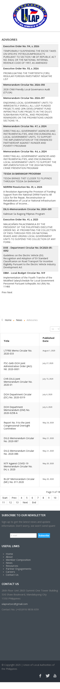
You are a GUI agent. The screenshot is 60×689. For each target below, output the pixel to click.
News (9, 562)
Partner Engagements (18, 568)
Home (9, 553)
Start (5, 497)
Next (25, 502)
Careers (10, 571)
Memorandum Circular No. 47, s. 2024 (25, 126)
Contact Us (12, 574)
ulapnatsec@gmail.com (15, 604)
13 (17, 502)
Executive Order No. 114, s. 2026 (21, 46)
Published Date (48, 339)
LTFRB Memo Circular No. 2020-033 (18, 352)
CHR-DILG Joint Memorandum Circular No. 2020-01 (18, 381)
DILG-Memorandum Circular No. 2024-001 (27, 209)
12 (10, 502)
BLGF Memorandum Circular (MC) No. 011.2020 (19, 480)
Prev (14, 497)
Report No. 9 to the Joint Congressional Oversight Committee (17, 425)
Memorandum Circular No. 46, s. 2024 (25, 151)
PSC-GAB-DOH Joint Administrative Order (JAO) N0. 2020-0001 (18, 366)
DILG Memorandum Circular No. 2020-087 (19, 440)
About (9, 556)
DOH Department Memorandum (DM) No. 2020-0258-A (17, 410)
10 (55, 497)
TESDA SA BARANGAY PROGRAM (22, 173)
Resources (12, 565)
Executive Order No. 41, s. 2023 (20, 219)
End (34, 502)
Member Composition (18, 559)
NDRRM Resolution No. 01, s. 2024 (22, 187)
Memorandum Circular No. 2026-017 (24, 98)
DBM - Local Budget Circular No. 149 (24, 272)
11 (3, 502)
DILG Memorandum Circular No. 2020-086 (19, 452)
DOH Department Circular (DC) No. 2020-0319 (18, 396)
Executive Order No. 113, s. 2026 (21, 68)
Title (6, 341)
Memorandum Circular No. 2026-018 (24, 84)
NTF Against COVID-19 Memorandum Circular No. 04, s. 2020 (18, 466)
